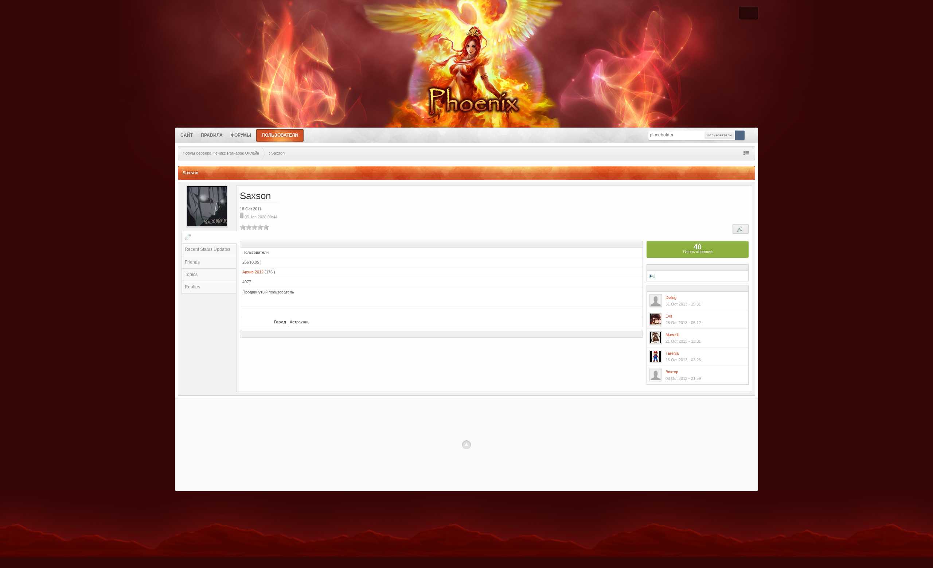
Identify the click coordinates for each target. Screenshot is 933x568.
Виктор (671, 372)
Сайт (186, 135)
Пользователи (280, 135)
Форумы (241, 135)
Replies (192, 286)
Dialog (670, 297)
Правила (212, 135)
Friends (192, 262)
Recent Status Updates (207, 249)
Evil (668, 316)
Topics (191, 274)
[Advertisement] (466, 440)
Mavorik (672, 334)
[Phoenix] (466, 97)
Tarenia (672, 353)
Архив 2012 (252, 272)
